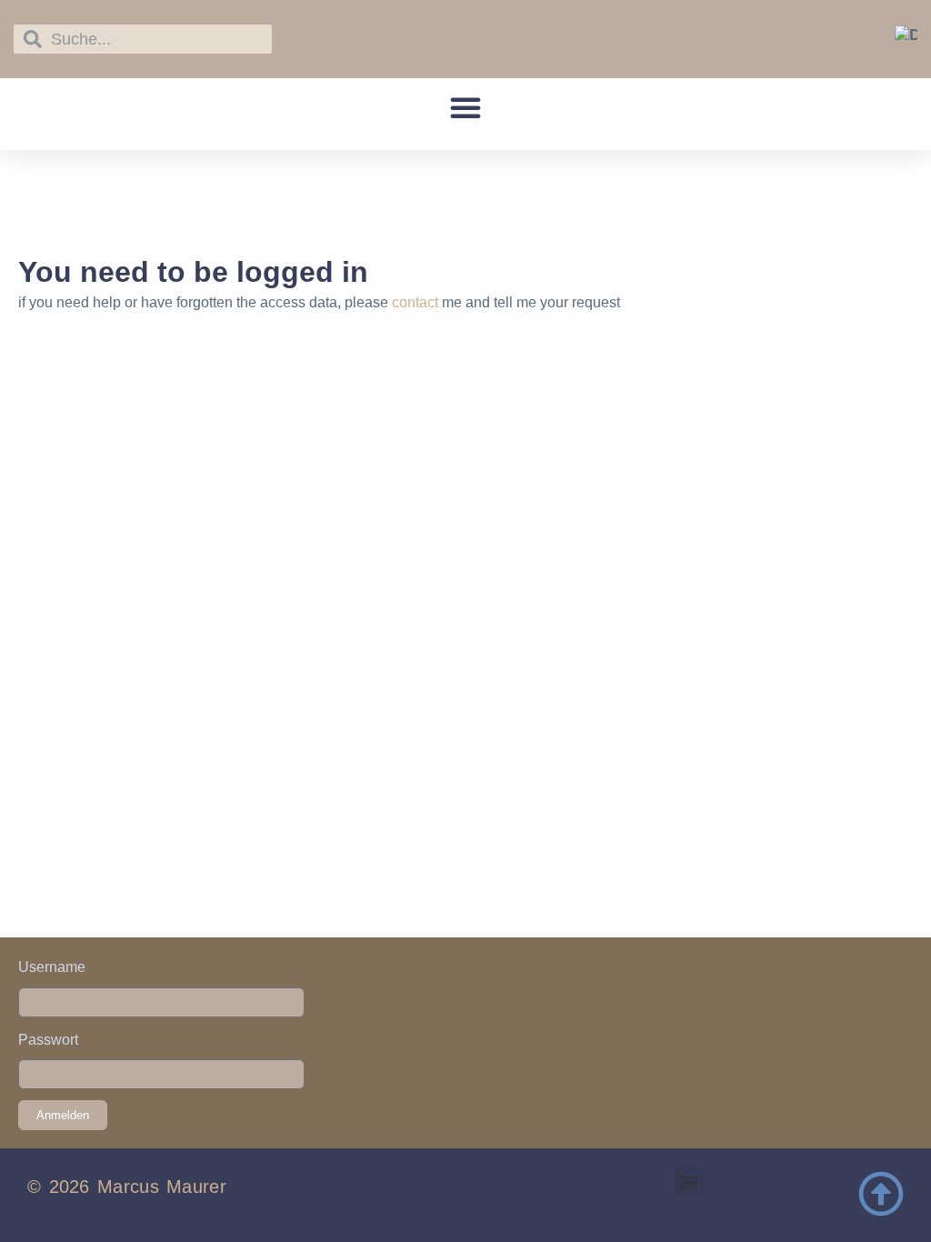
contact (415, 302)
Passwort (48, 1039)
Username (51, 967)
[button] (465, 107)
